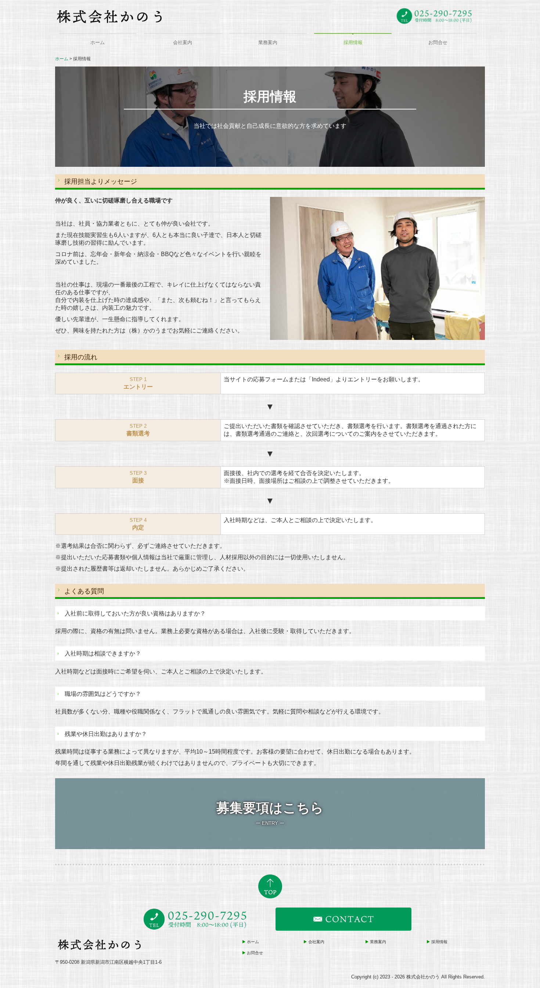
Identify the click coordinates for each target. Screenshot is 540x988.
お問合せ (437, 42)
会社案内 (182, 42)
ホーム (97, 42)
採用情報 (353, 42)
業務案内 (267, 42)
